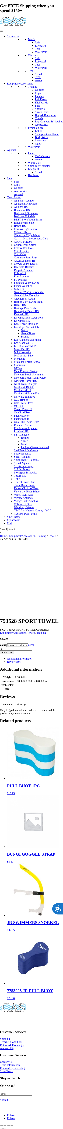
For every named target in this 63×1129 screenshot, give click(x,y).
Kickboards (41, 102)
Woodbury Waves (24, 507)
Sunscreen (40, 140)
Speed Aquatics (22, 463)
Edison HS (20, 273)
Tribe (17, 478)
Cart (9, 523)
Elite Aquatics (21, 276)
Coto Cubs (20, 254)
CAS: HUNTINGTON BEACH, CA (21, 1019)
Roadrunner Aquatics (25, 428)
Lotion (38, 130)
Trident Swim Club (24, 482)
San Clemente (21, 434)
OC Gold (19, 406)
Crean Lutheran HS (25, 260)
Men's (31, 39)
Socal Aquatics (22, 456)
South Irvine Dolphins (26, 459)
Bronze (25, 336)
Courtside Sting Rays (25, 257)
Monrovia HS (21, 365)
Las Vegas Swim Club (26, 327)
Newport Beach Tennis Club (30, 377)
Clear (31, 644)
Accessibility (7, 1048)
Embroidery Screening (12, 1068)
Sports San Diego (23, 466)
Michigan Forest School (27, 361)
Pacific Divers (22, 415)
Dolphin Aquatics (23, 270)
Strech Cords (42, 112)
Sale (9, 178)
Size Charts (13, 516)
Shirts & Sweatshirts (39, 165)
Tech (37, 48)
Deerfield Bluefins (24, 266)
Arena (38, 80)
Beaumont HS (22, 210)
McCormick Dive (23, 355)
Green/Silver (28, 333)
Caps (38, 93)
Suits (37, 42)
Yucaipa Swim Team (25, 513)
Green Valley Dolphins (26, 295)
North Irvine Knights (25, 383)
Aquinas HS (21, 206)
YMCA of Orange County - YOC (32, 510)
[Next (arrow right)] (5, 1128)
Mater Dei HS (22, 349)
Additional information (19, 658)
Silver (24, 440)
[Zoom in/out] (1, 1125)
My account (13, 519)
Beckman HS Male (24, 216)
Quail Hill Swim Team (26, 421)
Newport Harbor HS (25, 380)
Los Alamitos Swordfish (27, 339)
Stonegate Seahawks (25, 472)
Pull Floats (41, 99)
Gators (24, 330)
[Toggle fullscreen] (5, 1125)
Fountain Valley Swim (26, 282)
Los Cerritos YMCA (25, 346)
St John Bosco (22, 469)
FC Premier (20, 279)
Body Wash (41, 137)
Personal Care (35, 127)
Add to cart (7, 652)
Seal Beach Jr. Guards (26, 450)
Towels (39, 118)
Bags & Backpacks (45, 115)
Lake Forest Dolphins (26, 323)
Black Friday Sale (24, 222)
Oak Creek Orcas (23, 402)
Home (3, 535)
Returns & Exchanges (12, 1045)
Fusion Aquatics (23, 285)
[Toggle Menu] (1, 31)
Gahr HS (19, 289)
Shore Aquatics (22, 453)
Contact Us (6, 1061)
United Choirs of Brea (26, 488)
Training (32, 86)
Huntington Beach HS (26, 311)
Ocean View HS (23, 409)
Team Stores (14, 197)
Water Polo (41, 51)
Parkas (31, 153)
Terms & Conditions (11, 1041)
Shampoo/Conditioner (47, 134)
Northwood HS (22, 390)
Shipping (5, 1038)
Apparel (11, 149)
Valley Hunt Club (23, 494)
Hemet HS (20, 304)
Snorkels (40, 108)
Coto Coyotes (21, 251)
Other (38, 143)
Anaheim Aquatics (24, 200)
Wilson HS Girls (23, 504)
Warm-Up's (34, 162)
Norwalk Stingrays (24, 396)
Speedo (39, 74)
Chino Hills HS (22, 232)
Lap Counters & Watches (49, 121)
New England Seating (26, 371)
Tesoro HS (20, 475)
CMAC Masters (23, 241)
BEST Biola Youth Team (28, 219)
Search (4, 529)
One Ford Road (22, 412)
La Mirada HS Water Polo (28, 317)
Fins (37, 105)
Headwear (33, 175)
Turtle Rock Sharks (24, 485)
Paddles (39, 96)
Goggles (39, 89)
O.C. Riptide (21, 399)
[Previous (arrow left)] (1, 1128)
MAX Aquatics (22, 352)
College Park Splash (25, 244)
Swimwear (13, 36)
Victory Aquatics (23, 497)
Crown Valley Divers (25, 263)
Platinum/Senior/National (35, 447)
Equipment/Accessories (20, 83)
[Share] (8, 1125)
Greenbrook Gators (24, 298)
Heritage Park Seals (25, 308)
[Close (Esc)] (11, 1125)
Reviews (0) (13, 661)
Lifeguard (40, 45)
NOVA (18, 368)
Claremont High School (27, 235)
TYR (38, 77)
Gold (24, 444)
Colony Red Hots (23, 247)
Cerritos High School (25, 229)
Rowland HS (21, 431)
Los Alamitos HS (23, 342)
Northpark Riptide (24, 387)
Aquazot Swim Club (25, 203)
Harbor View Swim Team (28, 301)
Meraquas (19, 358)
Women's (33, 55)
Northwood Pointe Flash (27, 393)
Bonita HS (20, 225)
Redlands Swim (22, 425)
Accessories (41, 124)
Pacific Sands (21, 418)
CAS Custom (42, 156)
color (3, 644)
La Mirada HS (22, 320)
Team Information (10, 1064)
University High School (27, 491)
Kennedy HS (21, 314)
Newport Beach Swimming (29, 374)
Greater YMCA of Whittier (29, 292)
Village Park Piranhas (26, 500)
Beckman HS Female (26, 213)
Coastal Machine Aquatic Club (31, 238)
